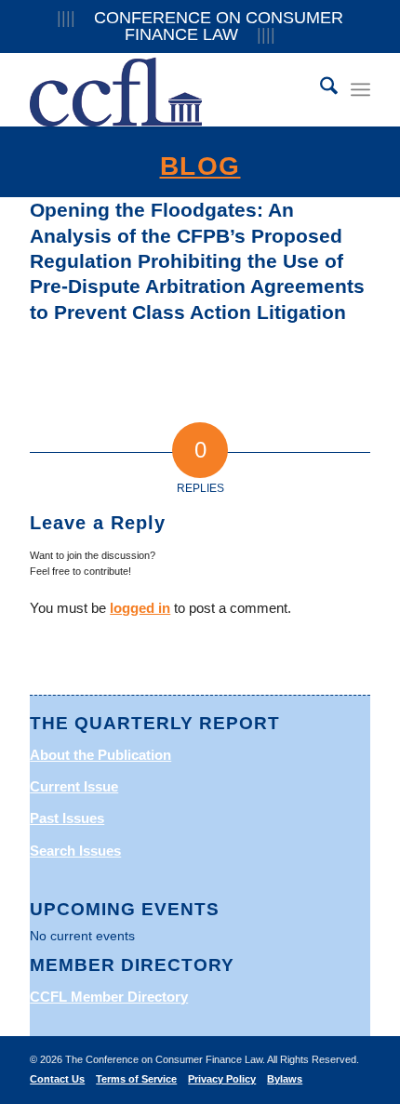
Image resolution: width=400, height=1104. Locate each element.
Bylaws (284, 1078)
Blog (200, 166)
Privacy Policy (222, 1078)
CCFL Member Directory (109, 996)
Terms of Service (136, 1078)
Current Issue (74, 786)
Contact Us (57, 1078)
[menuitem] (319, 89)
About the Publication (100, 755)
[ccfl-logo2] (165, 89)
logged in (140, 608)
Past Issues (67, 818)
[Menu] (360, 89)
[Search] (319, 89)
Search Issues (75, 850)
